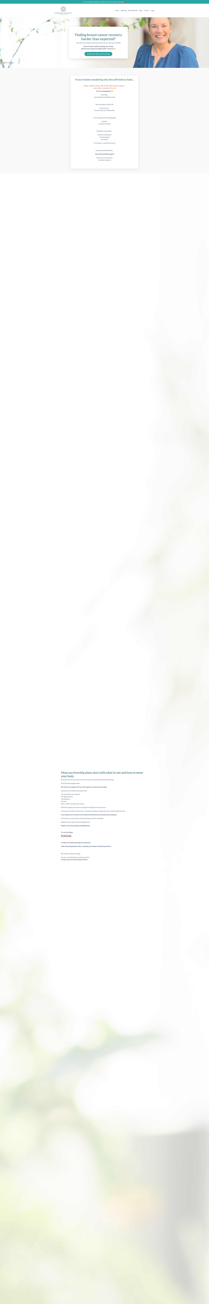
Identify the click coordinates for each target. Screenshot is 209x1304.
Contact (146, 10)
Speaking (124, 10)
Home (117, 10)
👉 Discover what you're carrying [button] (98, 54)
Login (152, 10)
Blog (140, 10)
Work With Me (133, 10)
